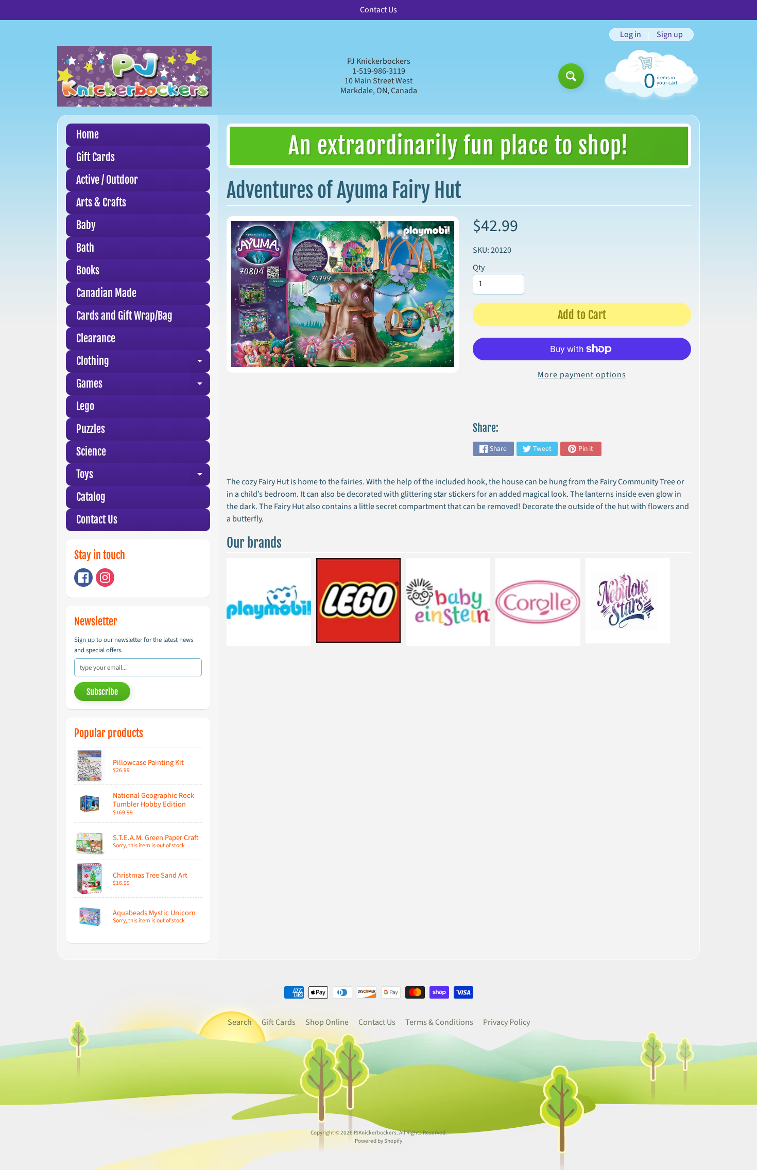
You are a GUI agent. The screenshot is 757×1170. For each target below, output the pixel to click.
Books (87, 270)
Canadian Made (106, 293)
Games (143, 386)
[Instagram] (105, 577)
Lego (85, 406)
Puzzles (90, 429)
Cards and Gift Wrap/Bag (124, 315)
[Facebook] (83, 577)
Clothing (143, 364)
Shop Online (327, 1022)
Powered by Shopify (378, 1141)
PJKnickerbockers (375, 1133)
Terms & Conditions (439, 1022)
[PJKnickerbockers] (134, 76)
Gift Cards (95, 157)
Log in (630, 34)
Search (240, 1022)
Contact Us (96, 519)
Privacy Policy (506, 1022)
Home (87, 134)
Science (91, 451)
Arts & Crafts (101, 202)
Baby (86, 225)
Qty (479, 267)
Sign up (670, 34)
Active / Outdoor (107, 179)
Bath (85, 247)
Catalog (91, 497)
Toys (143, 477)
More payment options (582, 374)
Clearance (95, 338)
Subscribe (102, 692)
